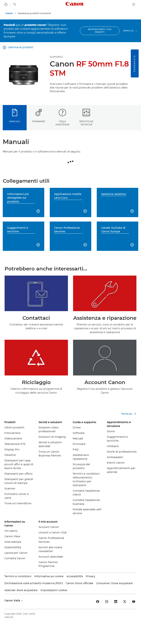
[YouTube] (133, 601)
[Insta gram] (106, 601)
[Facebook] (97, 601)
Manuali (14, 121)
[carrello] (6, 4)
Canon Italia (12, 600)
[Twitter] (124, 601)
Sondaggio (134, 63)
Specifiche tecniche (86, 123)
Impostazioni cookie (54, 590)
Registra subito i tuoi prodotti (99, 30)
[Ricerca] (15, 4)
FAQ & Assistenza (62, 123)
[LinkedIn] (115, 601)
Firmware (38, 121)
